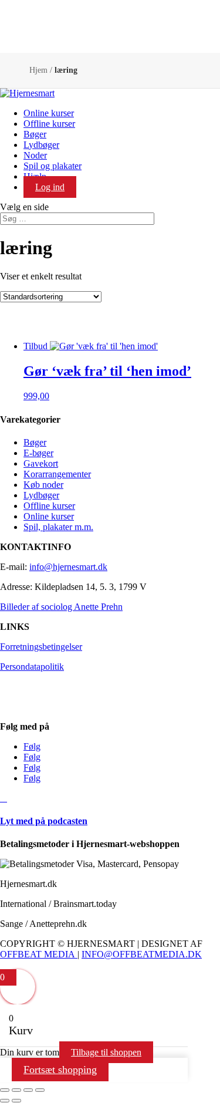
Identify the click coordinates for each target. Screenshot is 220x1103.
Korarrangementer (57, 474)
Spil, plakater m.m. (58, 527)
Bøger (34, 134)
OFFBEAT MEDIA (37, 954)
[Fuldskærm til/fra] (16, 1090)
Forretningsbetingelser (41, 647)
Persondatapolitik (32, 667)
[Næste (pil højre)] (16, 1100)
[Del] (28, 1090)
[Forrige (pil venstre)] (4, 1100)
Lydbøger (41, 145)
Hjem (38, 70)
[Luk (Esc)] (40, 1090)
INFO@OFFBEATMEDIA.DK (142, 954)
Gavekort (40, 463)
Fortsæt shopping (60, 1069)
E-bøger (38, 453)
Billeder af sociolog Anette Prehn (61, 607)
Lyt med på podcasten (43, 821)
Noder (35, 155)
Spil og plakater (52, 166)
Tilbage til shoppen (106, 1052)
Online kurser (48, 113)
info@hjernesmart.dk (68, 567)
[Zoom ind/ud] (4, 1090)
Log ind (50, 187)
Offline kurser (49, 124)
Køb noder (43, 485)
